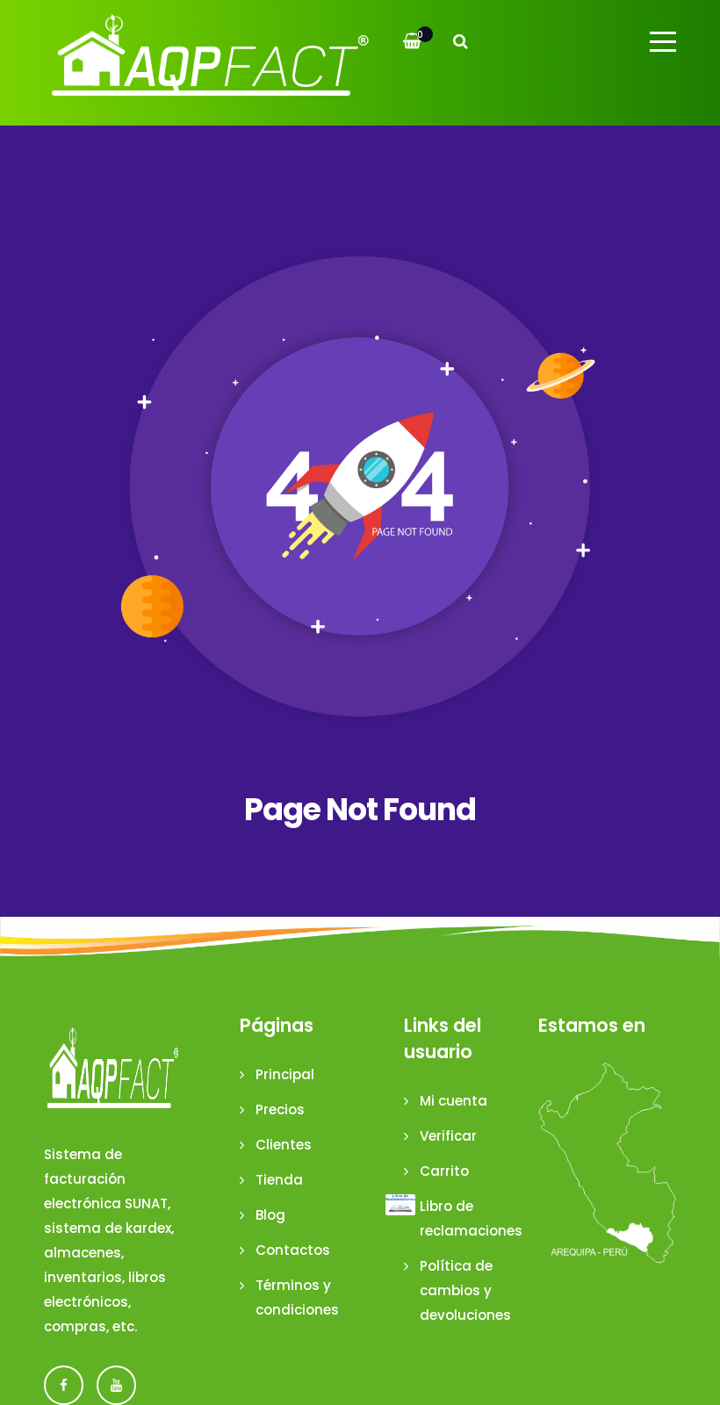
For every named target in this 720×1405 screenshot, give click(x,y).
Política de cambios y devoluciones (465, 1290)
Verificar (448, 1136)
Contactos (293, 1250)
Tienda (279, 1180)
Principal (285, 1074)
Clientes (284, 1144)
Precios (280, 1109)
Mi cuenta (453, 1101)
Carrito (444, 1171)
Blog (270, 1215)
